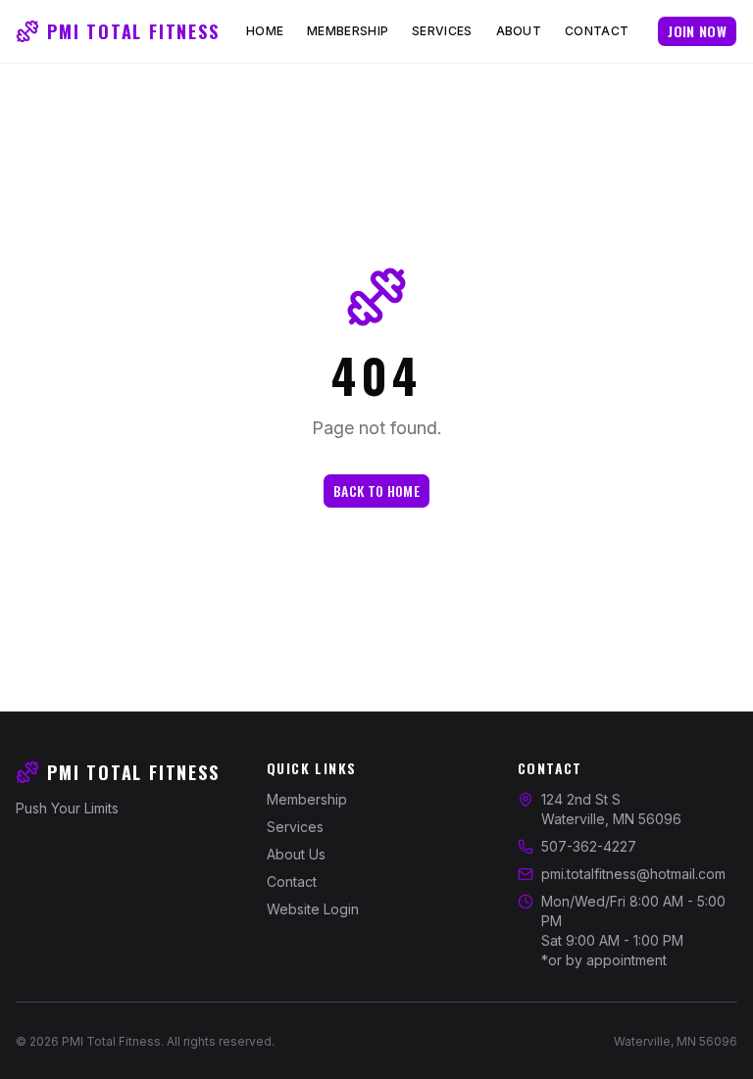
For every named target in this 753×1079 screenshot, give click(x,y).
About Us (296, 854)
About (519, 31)
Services (442, 31)
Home (264, 31)
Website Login (313, 909)
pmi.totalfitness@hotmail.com (633, 873)
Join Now (697, 31)
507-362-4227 (588, 846)
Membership (347, 31)
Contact (596, 31)
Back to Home (376, 490)
